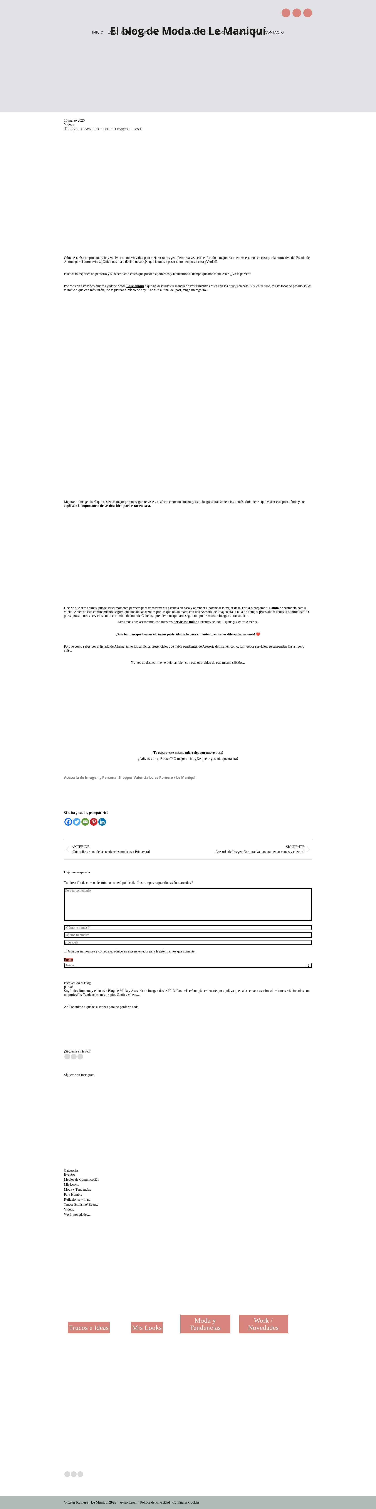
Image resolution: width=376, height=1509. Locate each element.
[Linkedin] (102, 822)
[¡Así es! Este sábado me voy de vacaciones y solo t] (138, 1384)
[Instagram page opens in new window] (296, 12)
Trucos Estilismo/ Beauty (81, 1204)
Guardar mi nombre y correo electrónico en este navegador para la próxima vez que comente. (131, 951)
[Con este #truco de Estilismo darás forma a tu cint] (188, 1103)
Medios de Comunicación (81, 1179)
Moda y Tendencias (77, 1189)
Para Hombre (73, 1194)
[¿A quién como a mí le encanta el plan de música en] (105, 1103)
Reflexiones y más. (77, 1199)
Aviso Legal (128, 1502)
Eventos (69, 1174)
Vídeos (69, 124)
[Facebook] (68, 822)
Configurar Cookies (186, 1502)
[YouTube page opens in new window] (307, 12)
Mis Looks (71, 1184)
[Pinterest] (93, 822)
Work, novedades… (77, 1214)
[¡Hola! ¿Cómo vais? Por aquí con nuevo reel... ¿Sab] (218, 1384)
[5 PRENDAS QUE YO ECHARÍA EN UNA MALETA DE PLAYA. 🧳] (270, 1103)
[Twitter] (77, 822)
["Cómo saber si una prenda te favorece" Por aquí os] (178, 1384)
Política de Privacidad (155, 1502)
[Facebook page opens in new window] (286, 12)
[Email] (85, 822)
